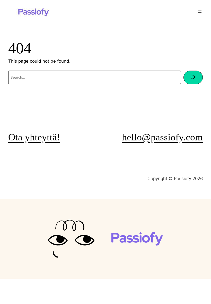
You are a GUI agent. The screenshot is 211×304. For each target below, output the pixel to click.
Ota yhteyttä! (34, 137)
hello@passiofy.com (162, 137)
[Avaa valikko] (200, 12)
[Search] (193, 77)
